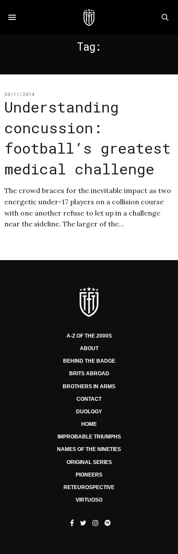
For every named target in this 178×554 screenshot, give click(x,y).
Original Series (89, 462)
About (89, 348)
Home (89, 424)
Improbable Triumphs (89, 437)
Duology (89, 412)
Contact (89, 399)
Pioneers (89, 475)
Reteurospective (89, 487)
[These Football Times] (88, 17)
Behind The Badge (89, 361)
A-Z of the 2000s (89, 336)
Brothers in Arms (89, 386)
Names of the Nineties (89, 449)
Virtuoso (89, 500)
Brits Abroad (89, 373)
